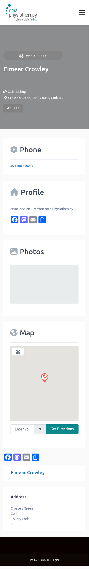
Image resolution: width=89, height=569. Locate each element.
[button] (44, 377)
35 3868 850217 (21, 166)
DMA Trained (36, 55)
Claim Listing (17, 91)
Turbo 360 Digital (49, 559)
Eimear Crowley (28, 472)
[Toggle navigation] (82, 12)
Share (14, 108)
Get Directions (62, 429)
